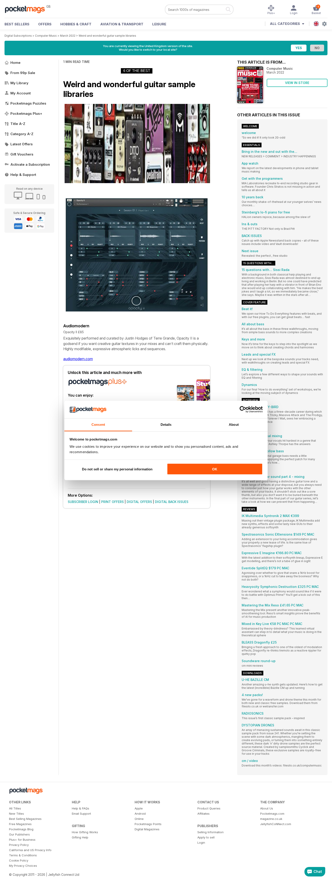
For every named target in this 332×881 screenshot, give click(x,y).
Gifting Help (80, 837)
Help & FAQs (80, 808)
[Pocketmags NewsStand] (27, 9)
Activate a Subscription (30, 164)
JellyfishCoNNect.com (275, 824)
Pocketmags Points (148, 824)
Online (139, 819)
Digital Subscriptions (18, 35)
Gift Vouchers (21, 154)
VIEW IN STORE (297, 83)
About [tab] (234, 424)
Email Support (81, 813)
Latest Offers (21, 144)
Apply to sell (206, 837)
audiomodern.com (78, 359)
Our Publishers (19, 834)
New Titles (16, 813)
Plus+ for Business (22, 839)
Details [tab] (166, 424)
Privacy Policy (19, 845)
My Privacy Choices (23, 865)
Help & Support (23, 174)
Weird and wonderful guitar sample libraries (107, 35)
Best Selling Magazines (25, 819)
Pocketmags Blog (21, 829)
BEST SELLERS (17, 24)
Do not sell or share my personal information (117, 469)
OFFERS (44, 24)
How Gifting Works (85, 832)
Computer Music (46, 35)
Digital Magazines (147, 829)
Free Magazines (20, 824)
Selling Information (210, 832)
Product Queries (208, 808)
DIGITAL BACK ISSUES (171, 502)
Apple (139, 808)
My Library (19, 83)
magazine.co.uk (271, 819)
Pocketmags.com (272, 813)
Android (140, 813)
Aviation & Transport (121, 24)
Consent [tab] (98, 424)
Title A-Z (17, 124)
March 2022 (67, 35)
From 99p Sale (22, 73)
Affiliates (203, 813)
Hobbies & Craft (75, 24)
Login (201, 842)
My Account (20, 93)
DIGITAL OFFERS (139, 502)
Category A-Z (21, 134)
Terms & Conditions (23, 855)
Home (15, 62)
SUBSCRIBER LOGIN (83, 502)
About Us (266, 808)
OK (214, 469)
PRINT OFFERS (112, 502)
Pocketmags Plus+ (26, 113)
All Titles (15, 808)
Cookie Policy (18, 860)
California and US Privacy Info (30, 850)
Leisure (159, 24)
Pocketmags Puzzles (28, 103)
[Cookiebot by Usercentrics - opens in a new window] (243, 409)
